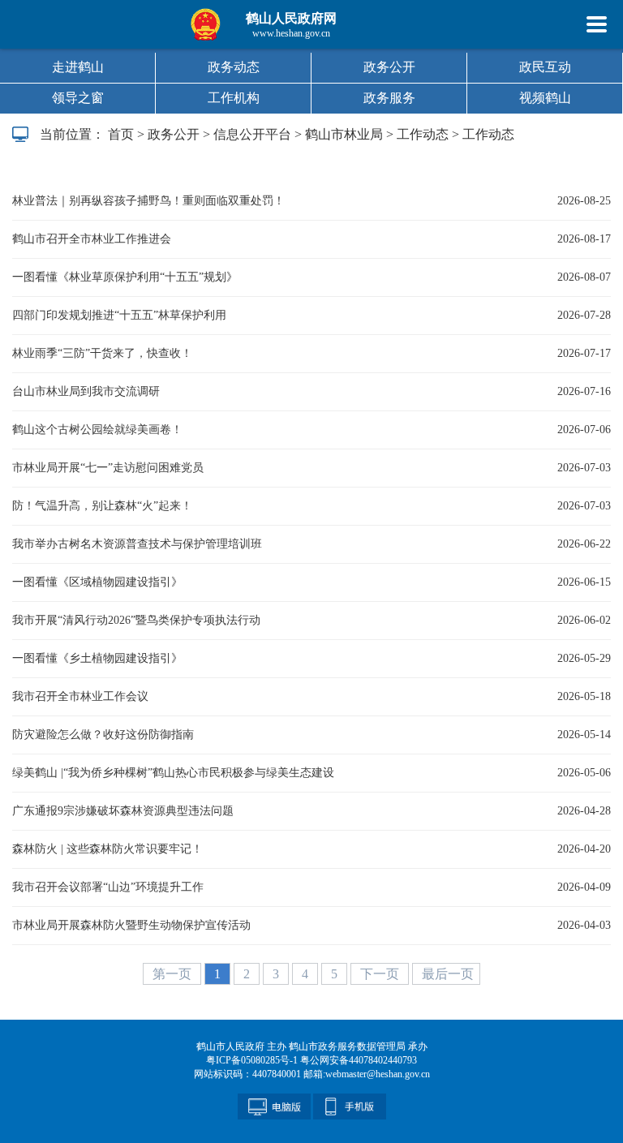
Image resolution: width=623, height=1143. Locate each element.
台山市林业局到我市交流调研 (86, 391)
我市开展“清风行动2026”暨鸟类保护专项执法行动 (136, 620)
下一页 (381, 974)
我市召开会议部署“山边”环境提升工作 (108, 887)
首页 (121, 134)
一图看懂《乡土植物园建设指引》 (97, 658)
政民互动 (545, 67)
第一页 (174, 974)
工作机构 (234, 98)
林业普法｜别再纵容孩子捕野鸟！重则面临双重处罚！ (148, 201)
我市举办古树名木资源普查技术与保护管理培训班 (137, 544)
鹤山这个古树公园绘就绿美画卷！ (97, 429)
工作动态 (423, 134)
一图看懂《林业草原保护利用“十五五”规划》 (125, 277)
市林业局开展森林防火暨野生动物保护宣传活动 (131, 925)
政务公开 (389, 67)
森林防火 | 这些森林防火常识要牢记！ (107, 849)
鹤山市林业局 (344, 134)
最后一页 (448, 974)
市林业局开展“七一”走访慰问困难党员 (108, 468)
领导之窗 (78, 98)
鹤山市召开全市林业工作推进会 (91, 239)
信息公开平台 (252, 134)
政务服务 (389, 98)
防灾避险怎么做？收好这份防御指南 (103, 734)
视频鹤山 (545, 98)
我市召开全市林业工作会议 (80, 696)
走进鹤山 (78, 67)
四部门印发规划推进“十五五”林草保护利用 (119, 315)
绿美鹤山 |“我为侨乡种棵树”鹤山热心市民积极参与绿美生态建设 (173, 773)
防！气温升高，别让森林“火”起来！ (102, 506)
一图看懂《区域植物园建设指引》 (97, 582)
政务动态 (234, 67)
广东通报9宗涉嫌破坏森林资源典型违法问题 (123, 811)
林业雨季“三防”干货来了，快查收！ (102, 353)
